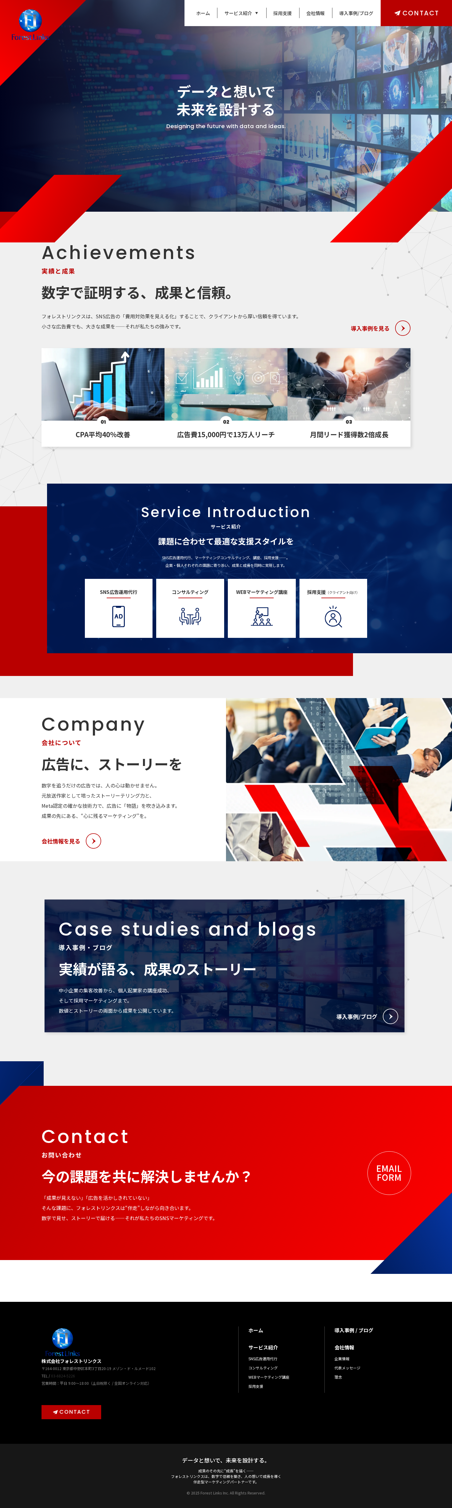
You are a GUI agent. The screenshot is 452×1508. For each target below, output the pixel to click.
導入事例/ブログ (356, 13)
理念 (338, 1377)
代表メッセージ (347, 1367)
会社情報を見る (61, 841)
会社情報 (315, 13)
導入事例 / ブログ (354, 1330)
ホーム (203, 13)
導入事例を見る (370, 328)
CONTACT (420, 13)
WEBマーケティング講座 (268, 1377)
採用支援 (282, 13)
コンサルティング (263, 1367)
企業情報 (342, 1358)
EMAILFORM (389, 1172)
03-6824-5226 (63, 1375)
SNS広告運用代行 (262, 1358)
